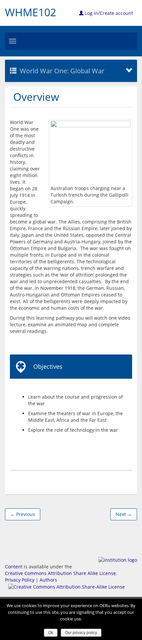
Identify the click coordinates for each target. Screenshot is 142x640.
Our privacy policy (81, 632)
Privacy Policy (19, 580)
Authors (48, 580)
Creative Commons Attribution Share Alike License (60, 573)
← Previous (22, 514)
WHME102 (30, 12)
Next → (124, 514)
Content (13, 566)
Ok (50, 632)
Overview (36, 97)
